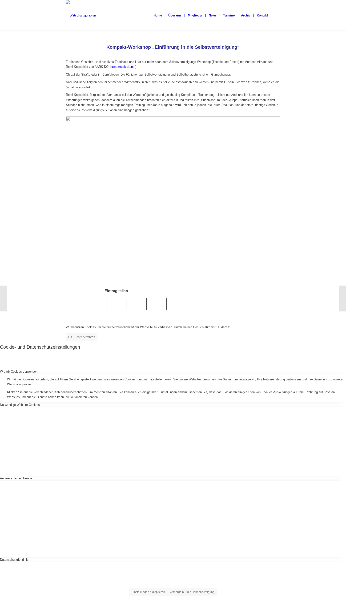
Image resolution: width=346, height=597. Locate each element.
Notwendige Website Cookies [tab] (20, 405)
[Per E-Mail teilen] (156, 304)
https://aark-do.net (122, 67)
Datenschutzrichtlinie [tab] (14, 559)
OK (70, 337)
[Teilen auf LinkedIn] (136, 304)
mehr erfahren (86, 337)
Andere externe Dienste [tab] (16, 478)
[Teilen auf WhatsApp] (116, 304)
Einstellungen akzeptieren (148, 592)
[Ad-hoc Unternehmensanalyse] (3, 298)
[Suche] (275, 15)
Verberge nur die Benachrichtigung (192, 592)
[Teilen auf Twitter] (96, 304)
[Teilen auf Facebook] (76, 304)
